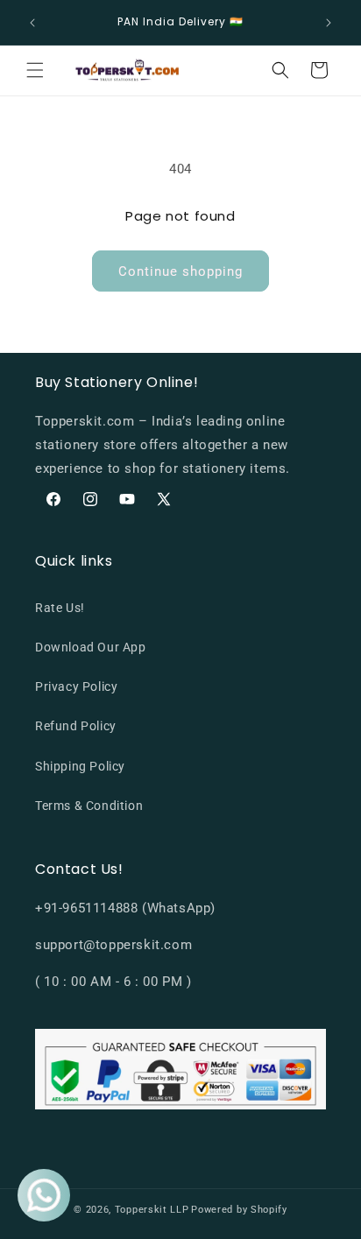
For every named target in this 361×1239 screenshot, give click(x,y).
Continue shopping (180, 271)
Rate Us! (60, 608)
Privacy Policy (76, 686)
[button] (35, 70)
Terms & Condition (89, 806)
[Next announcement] (328, 23)
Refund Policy (76, 726)
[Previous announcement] (32, 23)
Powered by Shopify (239, 1209)
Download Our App (90, 647)
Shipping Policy (80, 766)
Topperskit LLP (152, 1209)
